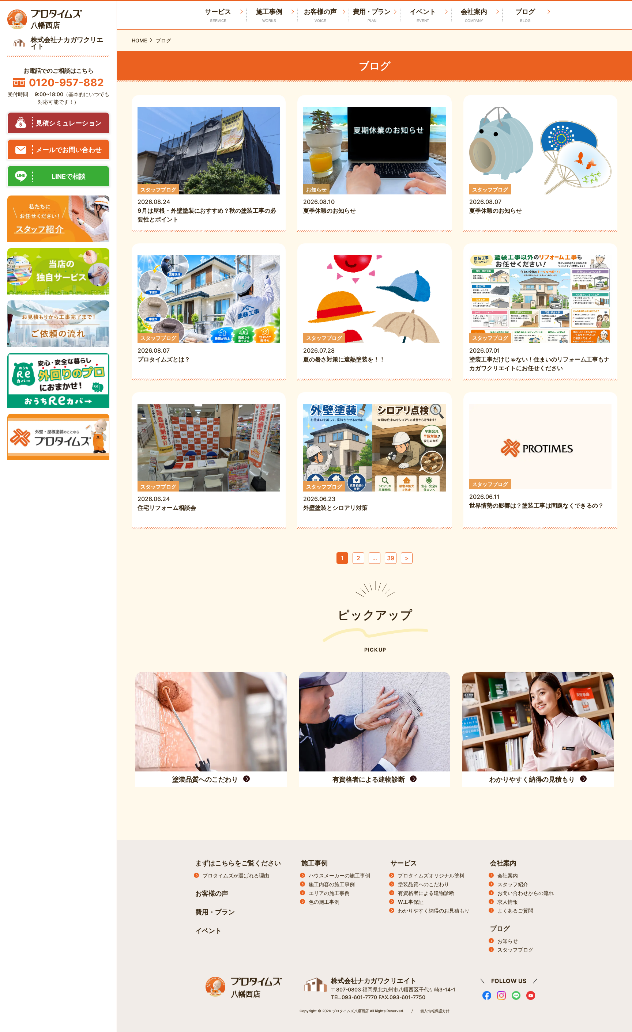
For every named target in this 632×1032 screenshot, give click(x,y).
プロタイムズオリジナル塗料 (431, 875)
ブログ (525, 15)
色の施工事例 (324, 902)
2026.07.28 (344, 349)
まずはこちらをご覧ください (238, 863)
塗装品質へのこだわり (423, 884)
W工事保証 (411, 902)
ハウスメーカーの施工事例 (339, 875)
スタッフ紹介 (512, 884)
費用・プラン (371, 15)
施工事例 (269, 15)
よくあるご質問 (515, 910)
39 (390, 558)
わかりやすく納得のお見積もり (434, 910)
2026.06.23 (335, 497)
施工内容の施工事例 (332, 884)
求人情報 (507, 902)
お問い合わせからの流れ (525, 893)
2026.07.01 (539, 353)
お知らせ (507, 941)
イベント (423, 15)
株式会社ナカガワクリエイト (374, 980)
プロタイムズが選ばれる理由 (236, 875)
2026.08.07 (495, 200)
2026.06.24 (170, 497)
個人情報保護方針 (434, 1011)
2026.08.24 (207, 204)
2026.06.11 (536, 495)
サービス (404, 863)
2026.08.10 (329, 200)
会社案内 (474, 15)
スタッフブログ (515, 949)
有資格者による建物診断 (426, 893)
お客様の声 (320, 15)
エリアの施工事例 (329, 893)
